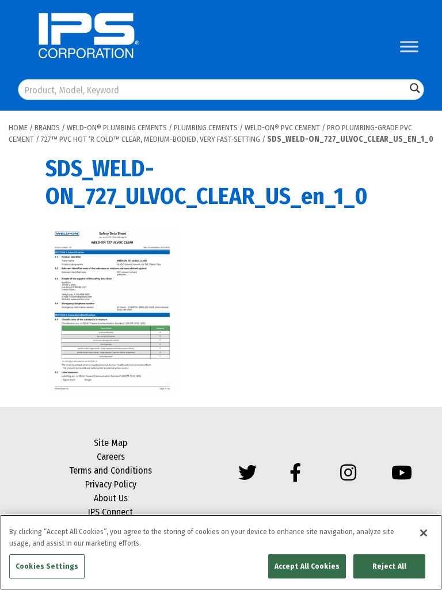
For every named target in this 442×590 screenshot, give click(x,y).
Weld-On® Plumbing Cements (117, 128)
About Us (111, 498)
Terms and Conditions (110, 470)
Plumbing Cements (206, 128)
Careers (111, 456)
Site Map (110, 442)
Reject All (389, 566)
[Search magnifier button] (415, 88)
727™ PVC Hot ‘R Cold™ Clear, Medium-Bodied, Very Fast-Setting (150, 139)
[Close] (423, 533)
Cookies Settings (47, 566)
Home (18, 128)
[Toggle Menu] (409, 46)
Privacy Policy (110, 484)
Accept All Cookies (307, 566)
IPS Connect (110, 511)
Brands (47, 128)
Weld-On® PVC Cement (282, 128)
